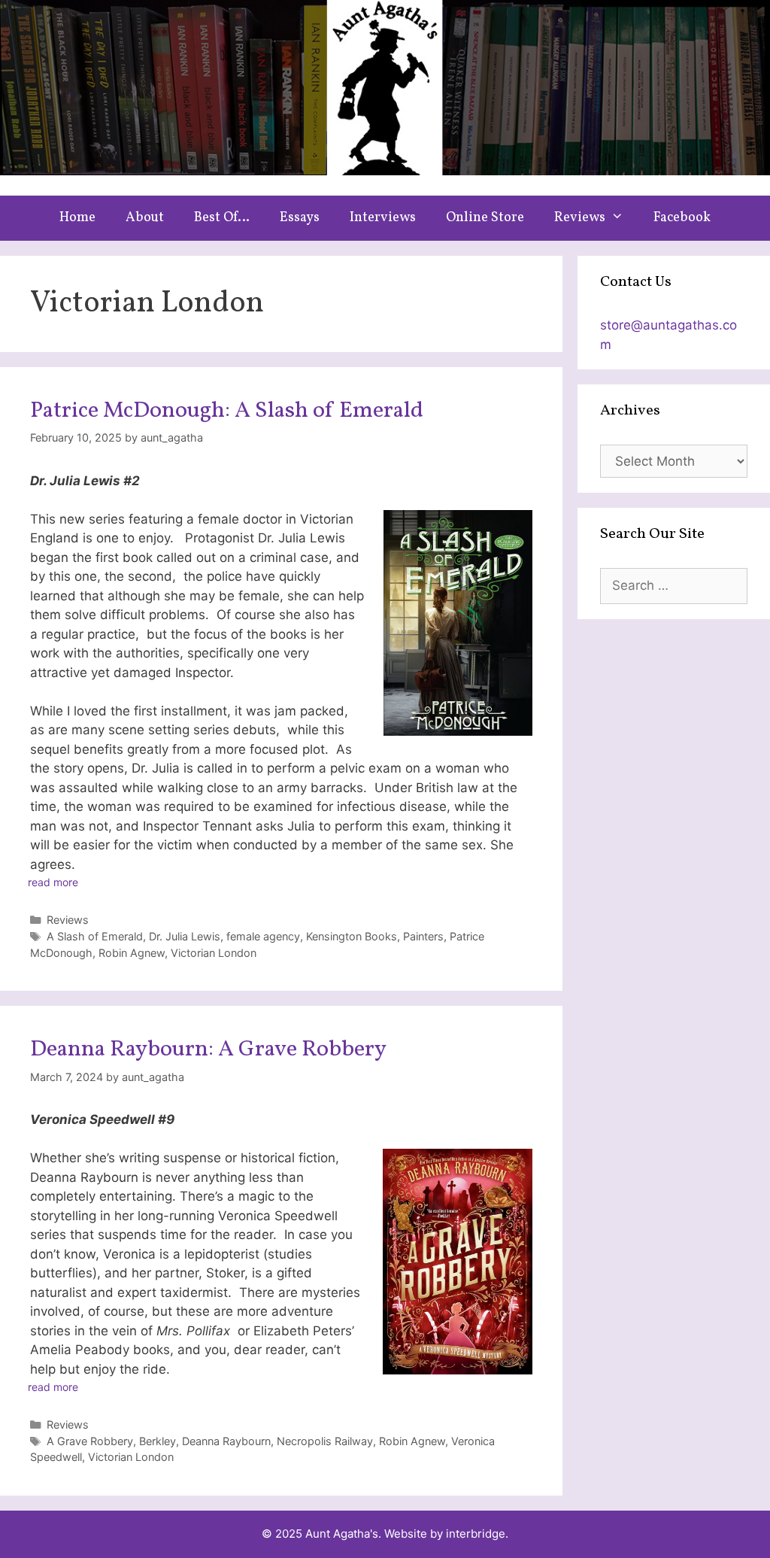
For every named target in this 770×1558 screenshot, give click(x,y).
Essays (300, 217)
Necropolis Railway (325, 1441)
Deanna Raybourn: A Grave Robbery (208, 1049)
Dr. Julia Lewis (184, 936)
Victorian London (213, 952)
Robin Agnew (132, 952)
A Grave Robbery (90, 1441)
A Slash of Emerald (95, 936)
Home (77, 217)
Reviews (579, 217)
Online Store (485, 217)
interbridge (475, 1533)
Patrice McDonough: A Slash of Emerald (226, 411)
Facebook (682, 217)
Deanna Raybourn (226, 1441)
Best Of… (222, 217)
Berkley (157, 1441)
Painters (423, 936)
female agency (263, 936)
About (145, 217)
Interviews (383, 217)
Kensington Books (351, 936)
